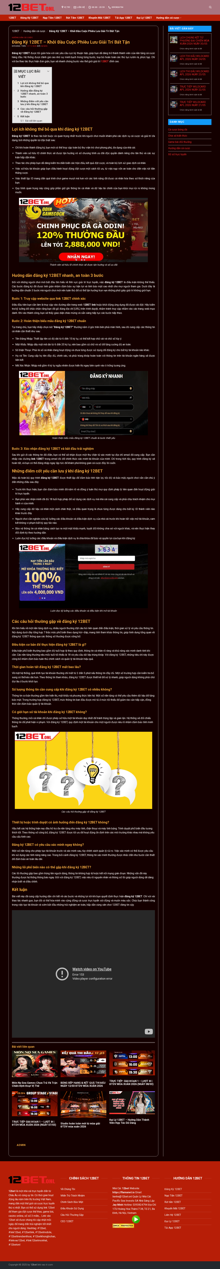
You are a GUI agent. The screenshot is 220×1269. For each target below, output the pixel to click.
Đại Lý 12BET (144, 17)
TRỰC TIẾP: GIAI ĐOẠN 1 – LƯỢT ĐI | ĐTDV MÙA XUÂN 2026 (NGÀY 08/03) (131, 1083)
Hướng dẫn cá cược (167, 17)
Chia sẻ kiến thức (177, 135)
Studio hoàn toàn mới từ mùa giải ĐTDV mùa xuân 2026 (80, 1125)
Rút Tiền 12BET (75, 17)
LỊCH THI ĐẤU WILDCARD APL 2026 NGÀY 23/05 (194, 73)
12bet (34, 1264)
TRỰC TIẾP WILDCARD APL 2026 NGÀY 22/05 (193, 88)
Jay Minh (117, 1204)
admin (44, 46)
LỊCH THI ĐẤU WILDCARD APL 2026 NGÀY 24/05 (194, 58)
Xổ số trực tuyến (177, 154)
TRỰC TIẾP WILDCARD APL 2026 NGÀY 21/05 (193, 104)
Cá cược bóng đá (177, 129)
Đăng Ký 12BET (29, 17)
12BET (12, 17)
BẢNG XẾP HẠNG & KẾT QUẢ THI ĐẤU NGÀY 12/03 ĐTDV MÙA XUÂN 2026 (83, 1084)
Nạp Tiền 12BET (52, 17)
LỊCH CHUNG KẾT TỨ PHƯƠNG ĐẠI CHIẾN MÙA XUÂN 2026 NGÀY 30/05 (194, 40)
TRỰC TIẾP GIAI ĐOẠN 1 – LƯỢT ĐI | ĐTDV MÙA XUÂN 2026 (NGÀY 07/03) (34, 1123)
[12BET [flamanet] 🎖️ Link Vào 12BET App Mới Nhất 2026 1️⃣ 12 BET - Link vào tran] (33, 7)
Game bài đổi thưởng (179, 141)
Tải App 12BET (123, 17)
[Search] (210, 7)
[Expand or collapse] (48, 71)
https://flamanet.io (123, 1192)
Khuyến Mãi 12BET (100, 17)
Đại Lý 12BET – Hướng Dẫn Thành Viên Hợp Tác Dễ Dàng (129, 1121)
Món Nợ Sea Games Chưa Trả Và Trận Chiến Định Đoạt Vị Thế (34, 1084)
